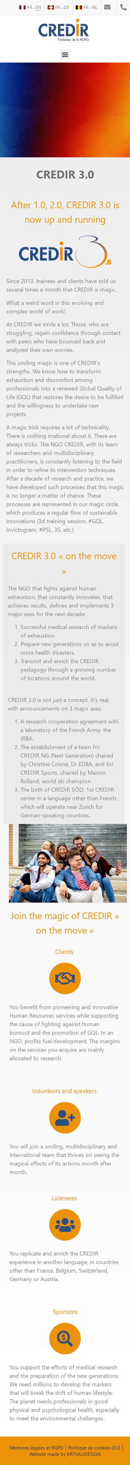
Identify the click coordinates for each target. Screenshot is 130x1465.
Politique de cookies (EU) (94, 1447)
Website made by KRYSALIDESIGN (65, 1454)
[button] (65, 54)
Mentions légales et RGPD (36, 1447)
